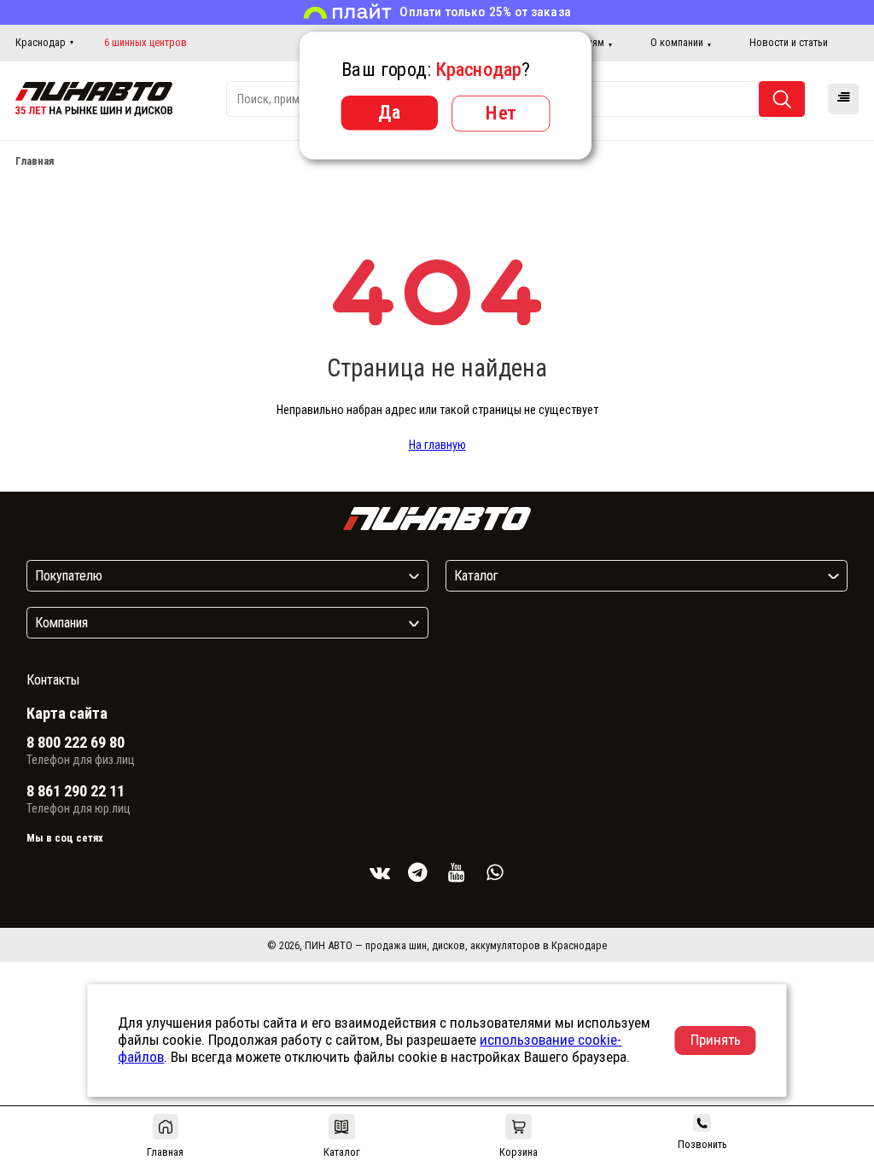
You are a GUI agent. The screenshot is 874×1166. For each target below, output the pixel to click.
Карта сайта (67, 713)
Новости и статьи (788, 42)
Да (389, 112)
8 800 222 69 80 (75, 742)
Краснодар (40, 42)
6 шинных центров (145, 43)
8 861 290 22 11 (75, 791)
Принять (715, 1039)
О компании (676, 42)
